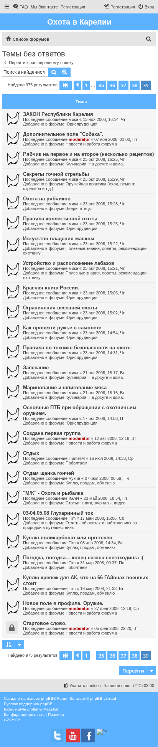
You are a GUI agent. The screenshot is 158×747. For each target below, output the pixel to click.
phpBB (47, 698)
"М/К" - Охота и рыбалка (53, 493)
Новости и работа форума (91, 144)
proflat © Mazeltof (42, 709)
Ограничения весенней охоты (60, 308)
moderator (79, 139)
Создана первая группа (52, 433)
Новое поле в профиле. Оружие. (63, 603)
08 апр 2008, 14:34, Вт (101, 542)
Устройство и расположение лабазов (68, 263)
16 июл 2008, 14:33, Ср (111, 458)
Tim (72, 518)
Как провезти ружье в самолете (62, 328)
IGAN (74, 498)
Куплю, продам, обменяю (90, 483)
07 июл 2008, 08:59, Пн (107, 478)
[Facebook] (88, 735)
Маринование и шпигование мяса (65, 387)
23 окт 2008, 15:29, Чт (104, 179)
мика (73, 119)
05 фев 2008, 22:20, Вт (116, 628)
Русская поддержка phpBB (28, 704)
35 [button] (101, 85)
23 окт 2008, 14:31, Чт (104, 352)
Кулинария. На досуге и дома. (95, 164)
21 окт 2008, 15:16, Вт (104, 392)
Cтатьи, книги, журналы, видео (95, 503)
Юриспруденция (81, 124)
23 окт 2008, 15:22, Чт (104, 243)
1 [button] (86, 85)
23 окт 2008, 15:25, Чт (104, 223)
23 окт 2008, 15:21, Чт (104, 268)
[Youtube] (73, 735)
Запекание (36, 367)
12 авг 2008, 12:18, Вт (115, 438)
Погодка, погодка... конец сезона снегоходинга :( (83, 557)
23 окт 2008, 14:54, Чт (104, 333)
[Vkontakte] (57, 735)
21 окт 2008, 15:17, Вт (104, 372)
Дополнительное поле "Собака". (63, 134)
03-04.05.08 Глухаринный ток (58, 513)
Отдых (31, 453)
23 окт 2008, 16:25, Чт (104, 159)
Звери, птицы (79, 208)
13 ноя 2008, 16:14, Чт (104, 119)
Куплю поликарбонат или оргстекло (67, 537)
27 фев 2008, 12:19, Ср (116, 608)
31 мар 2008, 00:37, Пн (102, 562)
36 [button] (112, 85)
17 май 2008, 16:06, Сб (102, 518)
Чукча (74, 478)
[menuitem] (20, 7)
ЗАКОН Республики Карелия (58, 114)
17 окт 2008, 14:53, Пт (104, 418)
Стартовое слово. (45, 623)
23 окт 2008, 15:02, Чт (104, 313)
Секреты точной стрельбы (56, 174)
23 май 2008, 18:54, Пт (105, 498)
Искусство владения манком (58, 238)
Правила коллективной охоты (60, 218)
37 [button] (123, 85)
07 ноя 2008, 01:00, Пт (115, 139)
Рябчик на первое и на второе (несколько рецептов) (88, 154)
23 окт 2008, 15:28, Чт (104, 204)
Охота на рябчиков (47, 199)
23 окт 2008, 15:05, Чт (104, 293)
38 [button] (134, 85)
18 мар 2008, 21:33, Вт (101, 588)
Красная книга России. (51, 288)
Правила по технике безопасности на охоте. (77, 347)
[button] (65, 85)
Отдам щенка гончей (48, 473)
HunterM (77, 458)
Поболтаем (76, 463)
